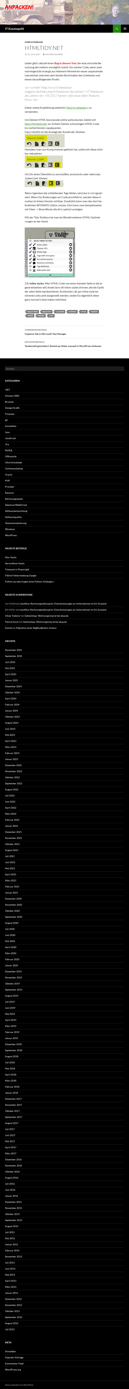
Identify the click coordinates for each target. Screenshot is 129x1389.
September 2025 (13, 656)
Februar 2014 (12, 1250)
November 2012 (13, 1305)
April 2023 (10, 740)
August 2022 (11, 789)
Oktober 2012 (12, 1311)
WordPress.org (13, 1369)
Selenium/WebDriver (16, 504)
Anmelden (10, 1351)
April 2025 (10, 674)
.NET (7, 389)
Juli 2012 (10, 1329)
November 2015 (13, 1208)
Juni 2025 (10, 662)
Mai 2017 (10, 1141)
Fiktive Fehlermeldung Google (20, 575)
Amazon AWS (12, 395)
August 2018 (11, 1056)
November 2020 (13, 904)
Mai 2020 (10, 941)
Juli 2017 (10, 1129)
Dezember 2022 (13, 765)
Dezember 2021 (13, 831)
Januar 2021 (11, 892)
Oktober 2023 (12, 716)
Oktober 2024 (12, 692)
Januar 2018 (11, 1092)
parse (30, 316)
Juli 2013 (10, 1262)
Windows (10, 529)
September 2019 (13, 989)
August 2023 (11, 722)
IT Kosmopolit (14, 28)
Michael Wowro (54, 54)
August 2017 (11, 1123)
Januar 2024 (11, 710)
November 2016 (13, 1165)
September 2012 (13, 1317)
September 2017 (13, 1117)
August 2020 (11, 922)
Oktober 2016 (12, 1171)
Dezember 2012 (13, 1299)
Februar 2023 (12, 753)
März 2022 (10, 813)
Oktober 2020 (12, 910)
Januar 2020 (11, 965)
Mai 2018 (10, 1068)
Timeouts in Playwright (17, 569)
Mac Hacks (10, 557)
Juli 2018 (10, 1062)
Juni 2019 (10, 1007)
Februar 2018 (12, 1086)
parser (41, 316)
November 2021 (13, 838)
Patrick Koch (12, 621)
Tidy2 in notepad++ (77, 107)
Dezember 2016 (13, 1159)
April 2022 (10, 807)
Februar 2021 (12, 886)
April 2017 (10, 1147)
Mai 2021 (10, 868)
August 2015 (11, 1226)
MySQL (9, 450)
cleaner (60, 312)
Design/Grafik (12, 407)
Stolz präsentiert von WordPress (19, 1385)
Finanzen (9, 413)
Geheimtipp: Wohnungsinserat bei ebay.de (46, 615)
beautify (46, 312)
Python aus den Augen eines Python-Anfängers (29, 581)
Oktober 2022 (12, 777)
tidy (51, 316)
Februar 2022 (12, 819)
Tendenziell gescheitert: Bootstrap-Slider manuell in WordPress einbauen (63, 344)
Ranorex (9, 492)
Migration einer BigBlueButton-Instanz (36, 627)
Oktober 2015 (12, 1214)
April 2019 (10, 1019)
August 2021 (11, 850)
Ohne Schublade (34, 42)
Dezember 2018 (13, 1044)
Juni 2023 (10, 728)
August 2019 (11, 995)
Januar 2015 (11, 1244)
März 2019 (10, 1026)
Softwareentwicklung (16, 511)
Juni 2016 (10, 1189)
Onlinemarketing (14, 468)
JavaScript (10, 438)
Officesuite (10, 456)
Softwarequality (13, 517)
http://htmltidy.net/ (36, 123)
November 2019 (13, 977)
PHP (7, 480)
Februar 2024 (12, 704)
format (72, 312)
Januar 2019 (11, 1038)
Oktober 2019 (12, 983)
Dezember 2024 (13, 686)
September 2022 (13, 783)
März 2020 (10, 953)
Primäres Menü (125, 29)
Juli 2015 (10, 1232)
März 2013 (10, 1286)
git (6, 420)
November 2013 (13, 1256)
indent (94, 312)
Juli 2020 (10, 929)
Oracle (8, 474)
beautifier (33, 312)
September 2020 (13, 916)
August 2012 (11, 1323)
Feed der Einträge (14, 1357)
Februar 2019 (12, 1032)
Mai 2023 (10, 734)
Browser (9, 401)
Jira (7, 444)
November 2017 (13, 1104)
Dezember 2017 (13, 1098)
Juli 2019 (10, 1001)
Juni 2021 (10, 862)
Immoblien (10, 426)
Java (7, 432)
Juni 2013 (10, 1268)
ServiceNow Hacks (15, 563)
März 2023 (10, 747)
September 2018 (13, 1050)
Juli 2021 (10, 856)
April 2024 (10, 698)
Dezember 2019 (13, 971)
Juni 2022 (10, 801)
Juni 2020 (10, 935)
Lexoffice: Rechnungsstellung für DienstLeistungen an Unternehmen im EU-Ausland (63, 603)
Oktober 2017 (12, 1110)
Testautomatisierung (15, 523)
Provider (9, 486)
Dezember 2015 (13, 1201)
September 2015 (13, 1220)
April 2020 (10, 947)
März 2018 (10, 1080)
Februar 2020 (12, 959)
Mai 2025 (10, 668)
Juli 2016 (10, 1183)
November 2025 (13, 650)
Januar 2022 (11, 825)
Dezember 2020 (13, 898)
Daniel (8, 627)
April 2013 (10, 1280)
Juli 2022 (10, 795)
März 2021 (10, 880)
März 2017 (10, 1153)
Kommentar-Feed (14, 1363)
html (83, 312)
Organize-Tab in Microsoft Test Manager (45, 332)
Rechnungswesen (14, 498)
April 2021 (10, 874)
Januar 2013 (11, 1292)
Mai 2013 (10, 1274)
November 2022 (13, 771)
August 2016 (11, 1177)
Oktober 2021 (12, 844)
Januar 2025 (11, 680)
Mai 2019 (10, 1013)
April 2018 (10, 1074)
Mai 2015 (10, 1238)
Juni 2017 (10, 1135)
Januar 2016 (11, 1195)
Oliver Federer (12, 615)
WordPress (11, 535)
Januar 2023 (11, 759)
